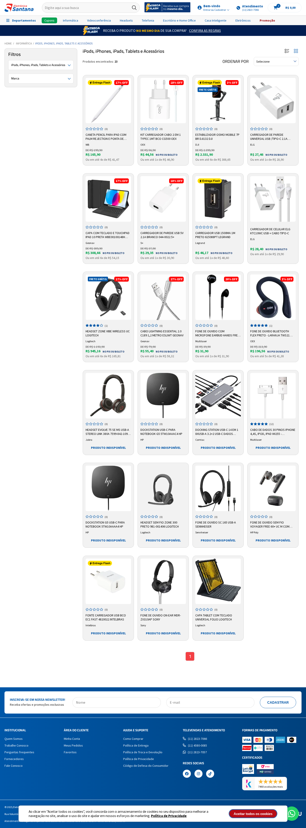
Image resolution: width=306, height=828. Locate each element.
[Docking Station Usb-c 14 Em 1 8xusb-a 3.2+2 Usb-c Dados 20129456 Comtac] (218, 395)
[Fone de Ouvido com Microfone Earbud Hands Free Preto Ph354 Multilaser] (218, 297)
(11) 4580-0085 (197, 745)
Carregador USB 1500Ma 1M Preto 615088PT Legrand (215, 235)
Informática (70, 20)
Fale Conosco (13, 766)
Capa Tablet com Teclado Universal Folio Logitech (213, 617)
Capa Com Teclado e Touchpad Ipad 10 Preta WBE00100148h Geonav (107, 235)
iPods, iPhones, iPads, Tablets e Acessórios (64, 43)
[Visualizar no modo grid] (296, 51)
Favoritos (70, 752)
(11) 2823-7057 (197, 752)
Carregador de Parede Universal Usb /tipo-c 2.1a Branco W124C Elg (268, 137)
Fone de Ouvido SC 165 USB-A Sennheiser (215, 524)
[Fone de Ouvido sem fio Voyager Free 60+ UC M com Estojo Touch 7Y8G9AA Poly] (273, 488)
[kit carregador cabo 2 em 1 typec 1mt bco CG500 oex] (163, 100)
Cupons (49, 20)
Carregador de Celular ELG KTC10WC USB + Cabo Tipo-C (270, 231)
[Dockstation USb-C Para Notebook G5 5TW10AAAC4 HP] (163, 395)
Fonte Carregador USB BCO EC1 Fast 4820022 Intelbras (106, 617)
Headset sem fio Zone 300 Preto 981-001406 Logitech (159, 524)
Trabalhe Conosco (16, 745)
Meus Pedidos (73, 745)
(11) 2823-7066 (197, 739)
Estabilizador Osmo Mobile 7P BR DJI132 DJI (217, 137)
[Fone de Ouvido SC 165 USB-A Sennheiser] (218, 488)
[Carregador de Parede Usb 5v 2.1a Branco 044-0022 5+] (163, 199)
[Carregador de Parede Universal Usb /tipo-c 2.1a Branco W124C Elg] (273, 100)
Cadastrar (278, 702)
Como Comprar (133, 739)
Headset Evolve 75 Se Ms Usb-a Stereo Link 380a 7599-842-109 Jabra (107, 432)
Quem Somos (13, 739)
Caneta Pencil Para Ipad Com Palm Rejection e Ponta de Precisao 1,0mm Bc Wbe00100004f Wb (106, 137)
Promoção (267, 20)
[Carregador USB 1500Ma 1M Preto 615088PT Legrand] (218, 199)
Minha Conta (72, 739)
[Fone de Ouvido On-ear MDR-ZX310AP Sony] (163, 581)
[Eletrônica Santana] (19, 8)
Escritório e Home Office (179, 20)
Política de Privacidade (169, 816)
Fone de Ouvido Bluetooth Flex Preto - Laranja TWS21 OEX (270, 333)
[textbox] (91, 8)
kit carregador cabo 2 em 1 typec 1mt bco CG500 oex (160, 137)
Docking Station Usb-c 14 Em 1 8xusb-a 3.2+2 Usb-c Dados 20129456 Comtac (216, 432)
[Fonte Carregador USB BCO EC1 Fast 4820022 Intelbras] (108, 581)
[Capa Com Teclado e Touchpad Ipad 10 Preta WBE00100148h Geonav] (108, 199)
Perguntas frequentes (19, 752)
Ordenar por (235, 61)
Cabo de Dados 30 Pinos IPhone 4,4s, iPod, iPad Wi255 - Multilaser (272, 432)
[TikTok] (210, 774)
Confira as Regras (205, 30)
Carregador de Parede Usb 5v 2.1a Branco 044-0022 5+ (161, 235)
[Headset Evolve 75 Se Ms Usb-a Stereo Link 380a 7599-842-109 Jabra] (108, 395)
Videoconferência (99, 20)
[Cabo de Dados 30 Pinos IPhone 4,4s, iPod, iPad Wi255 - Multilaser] (273, 395)
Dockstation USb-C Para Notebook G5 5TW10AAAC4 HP (161, 432)
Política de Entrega (136, 745)
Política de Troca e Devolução (142, 752)
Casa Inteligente (215, 20)
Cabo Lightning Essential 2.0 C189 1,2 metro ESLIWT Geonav (161, 333)
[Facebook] (187, 774)
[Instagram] (198, 774)
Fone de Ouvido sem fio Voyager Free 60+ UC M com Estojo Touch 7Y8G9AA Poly (270, 524)
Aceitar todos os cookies (253, 814)
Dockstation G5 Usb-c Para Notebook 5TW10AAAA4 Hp (105, 524)
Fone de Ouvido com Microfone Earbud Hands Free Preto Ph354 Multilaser (217, 333)
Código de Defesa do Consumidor (145, 766)
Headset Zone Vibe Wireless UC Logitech (108, 333)
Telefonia (148, 20)
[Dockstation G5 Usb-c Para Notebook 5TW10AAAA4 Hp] (108, 488)
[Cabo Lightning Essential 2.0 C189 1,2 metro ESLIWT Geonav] (163, 297)
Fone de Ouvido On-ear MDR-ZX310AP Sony (160, 617)
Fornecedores (14, 759)
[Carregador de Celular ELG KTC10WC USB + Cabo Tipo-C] (273, 199)
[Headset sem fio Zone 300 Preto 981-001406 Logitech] (163, 488)
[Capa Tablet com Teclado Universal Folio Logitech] (218, 581)
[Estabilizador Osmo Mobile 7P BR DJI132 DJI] (218, 100)
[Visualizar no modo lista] (287, 51)
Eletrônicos (243, 20)
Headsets (126, 20)
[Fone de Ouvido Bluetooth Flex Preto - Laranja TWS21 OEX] (273, 297)
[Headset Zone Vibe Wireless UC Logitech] (108, 297)
